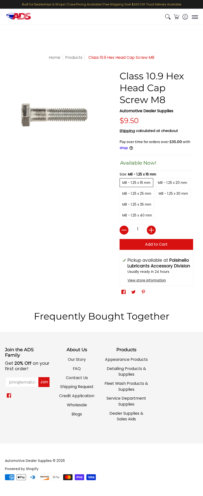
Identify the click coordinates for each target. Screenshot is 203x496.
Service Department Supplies (126, 401)
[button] (176, 17)
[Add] (151, 230)
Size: (138, 174)
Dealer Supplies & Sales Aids (126, 416)
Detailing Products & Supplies (126, 371)
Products (73, 57)
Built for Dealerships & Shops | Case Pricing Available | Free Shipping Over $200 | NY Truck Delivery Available (101, 4)
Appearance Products (126, 359)
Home (54, 57)
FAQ (77, 368)
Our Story (77, 359)
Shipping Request (77, 386)
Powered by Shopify (22, 469)
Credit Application (76, 396)
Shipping (127, 130)
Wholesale (77, 405)
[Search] (167, 17)
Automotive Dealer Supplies (146, 111)
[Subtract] (124, 230)
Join (44, 382)
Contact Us (77, 378)
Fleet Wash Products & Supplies (126, 386)
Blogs (77, 414)
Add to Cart (156, 244)
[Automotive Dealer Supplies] (18, 17)
